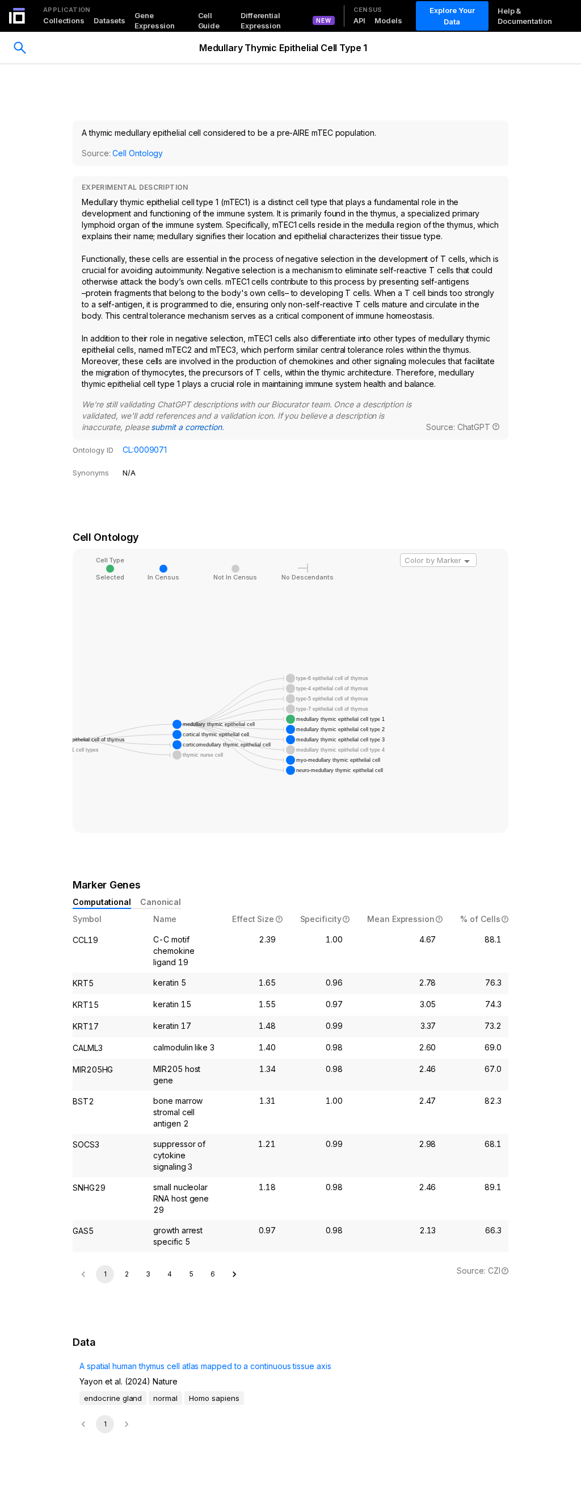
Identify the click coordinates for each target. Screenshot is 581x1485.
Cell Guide (209, 20)
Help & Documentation (525, 16)
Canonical (160, 902)
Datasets (109, 20)
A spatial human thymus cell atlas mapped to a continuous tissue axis (205, 1366)
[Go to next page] (234, 1274)
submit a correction (186, 427)
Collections (64, 20)
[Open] (467, 561)
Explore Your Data (452, 16)
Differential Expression (261, 20)
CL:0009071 (145, 449)
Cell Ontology (137, 153)
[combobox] (438, 560)
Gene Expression (154, 20)
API (359, 20)
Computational (102, 902)
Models (388, 20)
